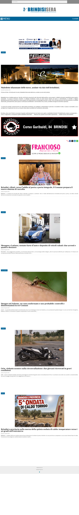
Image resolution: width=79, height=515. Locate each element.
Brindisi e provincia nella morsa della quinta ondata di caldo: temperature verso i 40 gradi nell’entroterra (39, 430)
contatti (75, 18)
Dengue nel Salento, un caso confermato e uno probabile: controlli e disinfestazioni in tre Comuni (32, 305)
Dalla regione (4, 270)
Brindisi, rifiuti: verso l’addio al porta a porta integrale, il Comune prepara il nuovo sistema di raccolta (37, 188)
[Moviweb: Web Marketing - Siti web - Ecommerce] (39, 473)
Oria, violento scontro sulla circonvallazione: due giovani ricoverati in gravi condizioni (36, 369)
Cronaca (3, 52)
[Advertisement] (39, 29)
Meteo (3, 393)
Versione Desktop (39, 469)
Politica (3, 158)
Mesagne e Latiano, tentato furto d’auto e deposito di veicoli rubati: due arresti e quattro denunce (38, 246)
